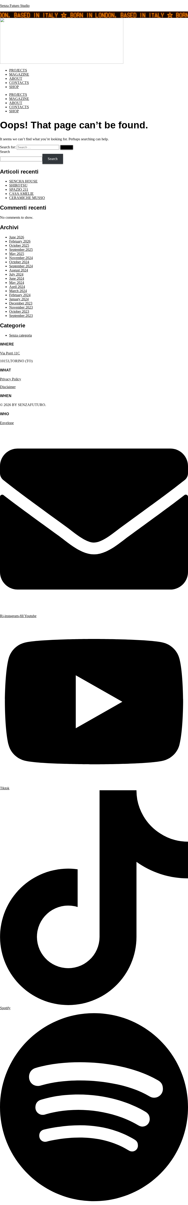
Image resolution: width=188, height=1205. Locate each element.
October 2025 (19, 245)
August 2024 (18, 270)
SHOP (14, 87)
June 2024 (16, 278)
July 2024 (16, 274)
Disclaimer (8, 387)
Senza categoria (20, 335)
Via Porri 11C (10, 353)
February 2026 (19, 241)
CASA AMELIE (21, 194)
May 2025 (16, 254)
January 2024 (19, 299)
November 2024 (21, 258)
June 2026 (16, 237)
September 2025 (21, 250)
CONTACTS (19, 83)
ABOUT (15, 78)
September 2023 (21, 316)
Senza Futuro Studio (15, 6)
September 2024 (21, 266)
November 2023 (21, 307)
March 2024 (18, 291)
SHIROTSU (18, 185)
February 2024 (19, 295)
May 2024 (16, 283)
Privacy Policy (10, 379)
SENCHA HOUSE (23, 181)
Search (5, 152)
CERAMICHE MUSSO (27, 198)
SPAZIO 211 (18, 189)
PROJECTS (18, 70)
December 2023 (20, 303)
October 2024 (19, 262)
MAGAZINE (19, 74)
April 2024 (17, 287)
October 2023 (19, 311)
